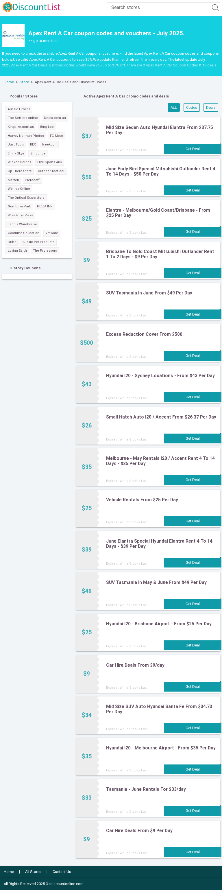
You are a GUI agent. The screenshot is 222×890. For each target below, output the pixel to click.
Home (9, 82)
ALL (174, 107)
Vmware (51, 233)
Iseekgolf (49, 144)
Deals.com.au (55, 118)
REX (33, 144)
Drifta (12, 242)
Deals (211, 107)
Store (24, 82)
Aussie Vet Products (38, 242)
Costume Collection (23, 233)
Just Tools (16, 144)
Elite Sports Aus (49, 162)
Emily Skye (16, 153)
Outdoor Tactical (51, 171)
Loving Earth (17, 251)
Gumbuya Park (19, 206)
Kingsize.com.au (21, 127)
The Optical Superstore (26, 198)
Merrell (13, 180)
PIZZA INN (45, 206)
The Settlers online (23, 118)
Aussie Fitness (19, 109)
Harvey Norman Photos (26, 136)
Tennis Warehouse (22, 224)
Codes (191, 107)
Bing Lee (47, 127)
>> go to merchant (43, 40)
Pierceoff (32, 180)
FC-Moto (56, 136)
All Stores (33, 871)
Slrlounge (38, 153)
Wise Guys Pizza (20, 215)
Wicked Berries (19, 162)
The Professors (45, 251)
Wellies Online (19, 189)
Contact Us (62, 871)
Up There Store (20, 171)
